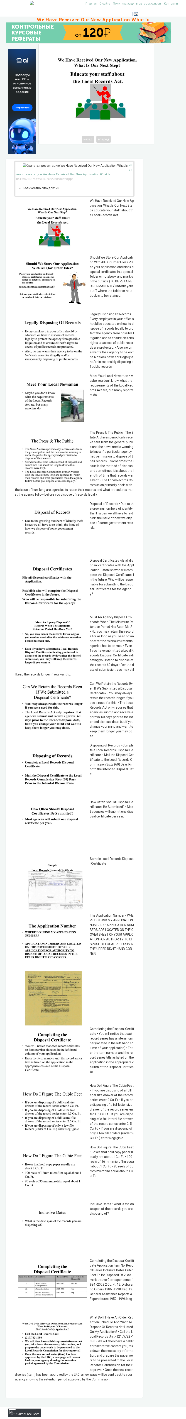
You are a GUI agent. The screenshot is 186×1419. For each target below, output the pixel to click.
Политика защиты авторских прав (137, 3)
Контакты (171, 3)
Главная (91, 3)
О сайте (105, 3)
